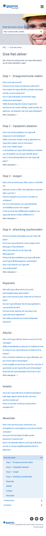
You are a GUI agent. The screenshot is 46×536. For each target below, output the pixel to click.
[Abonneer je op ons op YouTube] (41, 519)
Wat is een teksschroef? (12, 82)
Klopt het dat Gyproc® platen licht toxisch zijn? (22, 372)
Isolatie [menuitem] (9, 491)
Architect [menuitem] (7, 505)
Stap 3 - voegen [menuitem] (12, 472)
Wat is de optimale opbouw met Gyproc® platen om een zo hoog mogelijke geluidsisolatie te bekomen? (22, 446)
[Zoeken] (41, 31)
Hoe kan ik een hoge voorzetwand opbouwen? (21, 86)
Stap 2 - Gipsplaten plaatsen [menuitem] (17, 467)
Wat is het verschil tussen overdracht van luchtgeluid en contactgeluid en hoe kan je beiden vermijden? (22, 428)
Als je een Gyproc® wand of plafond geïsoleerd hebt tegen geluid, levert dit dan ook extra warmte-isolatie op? (22, 396)
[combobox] (21, 31)
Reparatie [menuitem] (10, 481)
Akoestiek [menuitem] (10, 496)
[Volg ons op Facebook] (31, 519)
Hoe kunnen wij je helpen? (18, 26)
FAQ (4, 47)
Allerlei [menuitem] (9, 486)
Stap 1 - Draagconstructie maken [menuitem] (19, 462)
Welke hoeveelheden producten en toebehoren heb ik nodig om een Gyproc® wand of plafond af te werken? (23, 350)
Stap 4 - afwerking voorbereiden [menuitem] (19, 477)
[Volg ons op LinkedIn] (36, 519)
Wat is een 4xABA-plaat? (13, 147)
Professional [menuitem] (9, 500)
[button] (41, 457)
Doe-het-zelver (16, 47)
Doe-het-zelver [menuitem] (10, 458)
